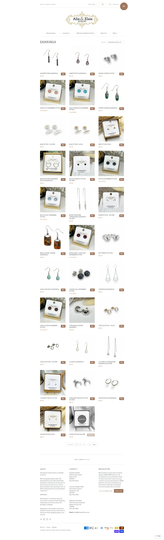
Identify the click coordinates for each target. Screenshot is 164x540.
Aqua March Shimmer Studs (78, 109)
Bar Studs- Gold (76, 144)
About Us (103, 33)
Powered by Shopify (65, 530)
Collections (81, 459)
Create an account (50, 4)
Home (76, 459)
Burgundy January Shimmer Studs (77, 254)
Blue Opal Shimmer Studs (48, 216)
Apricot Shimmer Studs (50, 108)
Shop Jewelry (51, 33)
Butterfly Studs (106, 253)
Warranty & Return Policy (85, 33)
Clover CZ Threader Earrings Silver (107, 362)
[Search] (102, 4)
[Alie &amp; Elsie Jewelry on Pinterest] (50, 519)
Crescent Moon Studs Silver (78, 399)
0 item (110, 4)
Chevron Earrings (106, 289)
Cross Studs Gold (47, 434)
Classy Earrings (76, 362)
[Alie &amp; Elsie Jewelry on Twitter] (41, 519)
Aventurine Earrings (108, 108)
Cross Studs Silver (77, 434)
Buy (63, 74)
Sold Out (91, 435)
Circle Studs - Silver (48, 362)
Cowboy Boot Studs (48, 398)
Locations (66, 33)
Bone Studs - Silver (106, 215)
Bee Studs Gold (105, 144)
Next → (95, 444)
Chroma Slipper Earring (76, 326)
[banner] (82, 18)
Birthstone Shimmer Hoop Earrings (49, 179)
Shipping (54, 527)
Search (48, 527)
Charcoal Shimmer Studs (77, 290)
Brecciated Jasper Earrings (47, 254)
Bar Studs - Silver (47, 144)
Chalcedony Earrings (49, 289)
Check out (115, 4)
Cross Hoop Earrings (107, 398)
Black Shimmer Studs (108, 179)
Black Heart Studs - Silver (77, 179)
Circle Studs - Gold (107, 325)
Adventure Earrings (49, 73)
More (115, 33)
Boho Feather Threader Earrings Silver (77, 216)
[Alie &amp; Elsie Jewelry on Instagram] (47, 519)
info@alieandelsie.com (81, 512)
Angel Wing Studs (106, 73)
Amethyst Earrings (77, 73)
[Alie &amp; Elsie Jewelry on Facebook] (44, 519)
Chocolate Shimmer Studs (48, 326)
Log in (41, 4)
